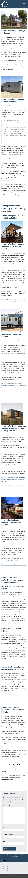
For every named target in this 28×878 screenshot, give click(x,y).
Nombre (5, 827)
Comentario (6, 805)
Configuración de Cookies (8, 870)
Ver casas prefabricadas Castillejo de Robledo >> (13, 485)
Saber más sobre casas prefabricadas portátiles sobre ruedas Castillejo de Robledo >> (13, 385)
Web (4, 841)
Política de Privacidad (7, 866)
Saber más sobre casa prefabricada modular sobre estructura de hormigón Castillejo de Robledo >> (13, 479)
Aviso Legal (5, 864)
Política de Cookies (6, 868)
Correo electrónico (8, 834)
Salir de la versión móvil (14, 876)
